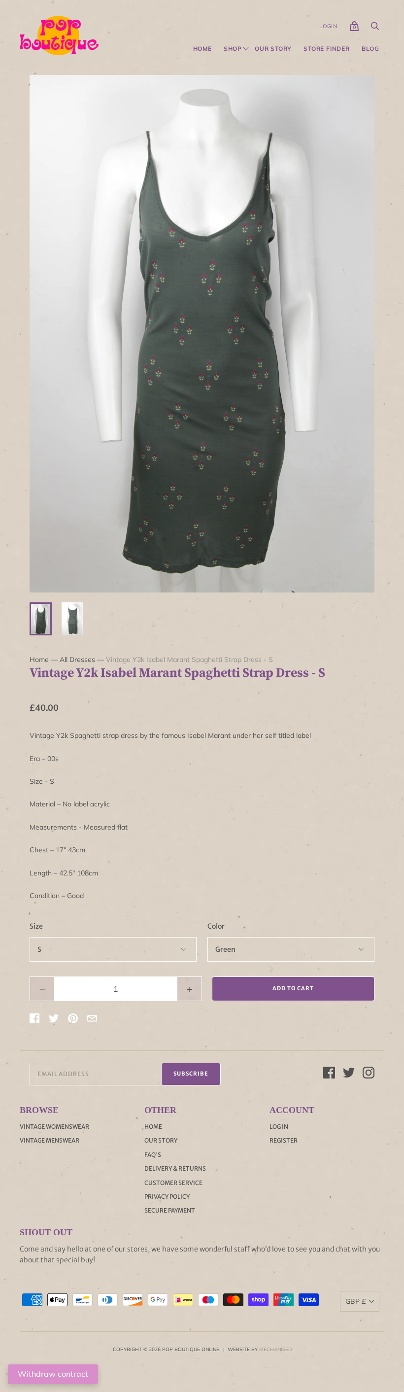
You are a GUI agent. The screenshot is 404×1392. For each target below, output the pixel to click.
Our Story (273, 48)
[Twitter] (349, 1074)
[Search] (375, 28)
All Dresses (77, 659)
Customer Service (173, 1182)
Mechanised (275, 1349)
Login (328, 26)
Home (202, 48)
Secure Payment (169, 1210)
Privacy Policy (167, 1196)
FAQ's (152, 1154)
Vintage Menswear (49, 1140)
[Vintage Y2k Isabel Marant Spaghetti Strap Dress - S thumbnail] (41, 618)
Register (283, 1140)
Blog (370, 48)
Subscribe (190, 1073)
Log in (278, 1126)
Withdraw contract (53, 1374)
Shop (233, 48)
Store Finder (326, 48)
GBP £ (355, 1301)
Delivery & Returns (175, 1168)
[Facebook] (329, 1074)
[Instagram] (368, 1074)
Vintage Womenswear (54, 1126)
